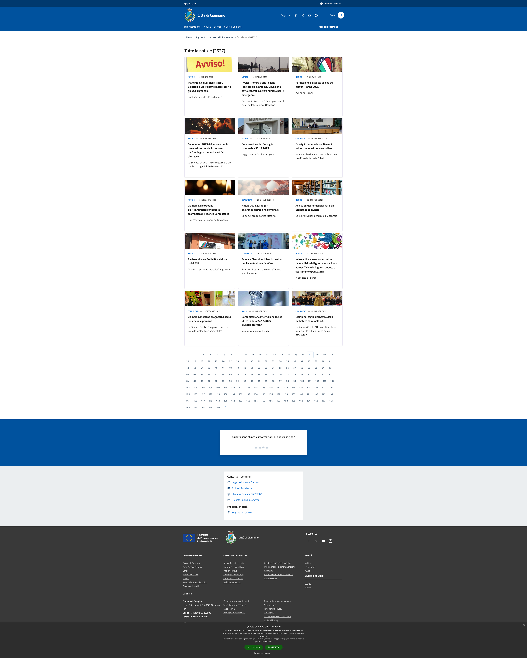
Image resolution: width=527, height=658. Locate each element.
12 (274, 354)
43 (195, 367)
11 (267, 354)
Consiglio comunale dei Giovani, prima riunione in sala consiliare (314, 146)
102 (317, 381)
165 (188, 407)
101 (309, 381)
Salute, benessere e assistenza (278, 574)
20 (331, 354)
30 (252, 361)
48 (230, 367)
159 (293, 400)
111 (233, 387)
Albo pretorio (270, 605)
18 (317, 354)
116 (271, 387)
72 (252, 374)
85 (195, 381)
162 (316, 400)
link (270, 641)
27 (230, 361)
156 (271, 400)
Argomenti (200, 37)
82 (323, 374)
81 (316, 374)
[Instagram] (315, 15)
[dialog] (263, 640)
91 (237, 381)
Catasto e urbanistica (233, 578)
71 (244, 374)
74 (266, 374)
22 (195, 361)
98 (287, 381)
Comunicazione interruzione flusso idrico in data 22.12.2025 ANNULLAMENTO (262, 321)
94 (259, 381)
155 (263, 400)
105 (188, 387)
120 (301, 387)
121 (308, 387)
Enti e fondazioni (190, 574)
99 (294, 381)
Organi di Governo (191, 563)
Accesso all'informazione (221, 37)
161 (308, 400)
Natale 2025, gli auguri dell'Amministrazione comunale (260, 207)
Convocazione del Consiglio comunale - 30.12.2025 (258, 146)
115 (263, 387)
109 (218, 387)
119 (293, 387)
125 (188, 394)
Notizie (191, 76)
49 (237, 367)
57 (294, 367)
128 (210, 394)
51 (252, 367)
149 (218, 400)
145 (188, 400)
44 (202, 367)
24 (209, 361)
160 (301, 400)
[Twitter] (301, 15)
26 (223, 361)
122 (316, 387)
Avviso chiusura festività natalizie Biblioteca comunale (314, 207)
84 (187, 381)
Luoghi (308, 583)
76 (280, 374)
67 (216, 374)
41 (330, 361)
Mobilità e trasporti (232, 582)
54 (273, 367)
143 (324, 394)
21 (187, 361)
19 (324, 354)
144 (331, 394)
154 (256, 400)
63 (187, 374)
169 (218, 407)
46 (216, 367)
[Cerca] (341, 15)
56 (287, 367)
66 (209, 374)
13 (281, 354)
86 (202, 381)
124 (331, 387)
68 (223, 374)
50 (244, 367)
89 (223, 381)
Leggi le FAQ (229, 608)
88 (216, 381)
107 (203, 387)
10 (260, 354)
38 (309, 361)
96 (273, 381)
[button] (263, 653)
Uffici (185, 570)
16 (303, 354)
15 (296, 354)
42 (187, 367)
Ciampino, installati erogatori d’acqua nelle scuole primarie (210, 319)
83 (330, 374)
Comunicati (300, 138)
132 (241, 394)
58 (302, 367)
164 (331, 400)
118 (286, 387)
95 (266, 381)
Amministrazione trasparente (277, 601)
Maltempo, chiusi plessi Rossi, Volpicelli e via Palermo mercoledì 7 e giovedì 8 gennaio (209, 86)
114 (256, 387)
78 (294, 374)
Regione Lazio (189, 3)
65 (202, 374)
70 (237, 374)
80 (309, 374)
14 (289, 354)
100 (302, 381)
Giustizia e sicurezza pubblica (277, 563)
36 (294, 361)
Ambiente (268, 570)
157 (278, 400)
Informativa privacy (273, 608)
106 (195, 387)
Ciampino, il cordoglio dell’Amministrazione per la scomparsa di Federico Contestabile (208, 209)
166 (195, 407)
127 (203, 394)
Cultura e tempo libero (233, 567)
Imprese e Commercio (233, 574)
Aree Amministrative (192, 567)
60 (316, 367)
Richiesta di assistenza (234, 612)
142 (316, 394)
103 (324, 381)
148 (210, 400)
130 (225, 394)
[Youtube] (308, 15)
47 (223, 367)
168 (210, 407)
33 (273, 361)
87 (209, 381)
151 (233, 400)
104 (332, 381)
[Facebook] (294, 15)
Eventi (308, 587)
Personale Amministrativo (195, 582)
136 (271, 394)
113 (248, 387)
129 (218, 394)
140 (301, 394)
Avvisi (244, 311)
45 (209, 367)
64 (195, 374)
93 (252, 381)
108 (210, 387)
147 (203, 400)
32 (266, 361)
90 (230, 381)
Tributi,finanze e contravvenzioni (279, 566)
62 (330, 367)
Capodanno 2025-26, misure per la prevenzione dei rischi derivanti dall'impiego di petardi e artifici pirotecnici (208, 150)
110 (225, 387)
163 (324, 400)
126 (195, 394)
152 (241, 400)
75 (273, 374)
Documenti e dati (191, 586)
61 (323, 367)
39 (316, 361)
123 (324, 387)
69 (230, 374)
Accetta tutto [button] (254, 647)
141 (308, 394)
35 (287, 361)
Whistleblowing (271, 620)
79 (302, 374)
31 (259, 361)
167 (203, 407)
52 (259, 367)
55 (280, 367)
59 (309, 367)
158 (286, 400)
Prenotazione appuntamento (236, 601)
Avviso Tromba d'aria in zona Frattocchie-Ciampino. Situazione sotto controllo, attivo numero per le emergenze (263, 88)
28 (237, 361)
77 (287, 374)
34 (280, 361)
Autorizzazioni (270, 578)
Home (189, 37)
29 (244, 361)
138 (286, 394)
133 (248, 394)
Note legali (269, 612)
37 (302, 361)
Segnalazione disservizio (234, 605)
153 (248, 400)
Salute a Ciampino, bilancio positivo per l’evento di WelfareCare (262, 261)
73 (259, 374)
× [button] (524, 625)
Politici (186, 578)
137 (278, 394)
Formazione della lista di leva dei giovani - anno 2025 (314, 84)
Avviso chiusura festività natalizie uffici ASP (207, 261)
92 (244, 381)
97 (280, 381)
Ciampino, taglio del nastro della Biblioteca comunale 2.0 (314, 319)
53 (266, 367)
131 (233, 394)
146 (195, 400)
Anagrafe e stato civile (233, 563)
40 (323, 361)
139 (293, 394)
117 (278, 387)
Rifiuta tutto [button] (273, 647)
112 (241, 387)
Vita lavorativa (230, 570)
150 (225, 400)
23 (202, 361)
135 (263, 394)
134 (256, 394)
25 (216, 361)
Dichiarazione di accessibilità (277, 616)
